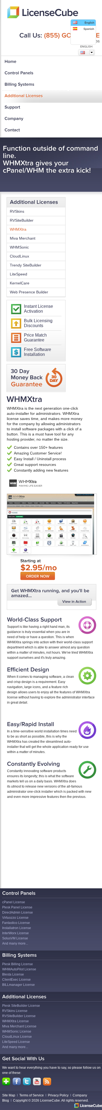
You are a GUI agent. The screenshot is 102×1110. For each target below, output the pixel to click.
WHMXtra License (15, 1021)
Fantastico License (16, 923)
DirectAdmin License (17, 912)
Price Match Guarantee (35, 337)
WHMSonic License (16, 1031)
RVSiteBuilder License (19, 1016)
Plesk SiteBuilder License (21, 1006)
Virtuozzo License (15, 918)
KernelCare (19, 283)
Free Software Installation (37, 352)
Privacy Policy (58, 1095)
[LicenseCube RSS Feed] (47, 1082)
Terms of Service (31, 1095)
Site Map (8, 1095)
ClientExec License (16, 980)
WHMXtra (18, 229)
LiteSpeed (18, 274)
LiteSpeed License (16, 1042)
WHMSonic (19, 247)
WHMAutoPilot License (19, 969)
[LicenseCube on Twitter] (27, 1082)
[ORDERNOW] (37, 576)
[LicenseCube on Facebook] (17, 1082)
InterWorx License (15, 933)
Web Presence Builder (29, 292)
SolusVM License (15, 938)
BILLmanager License (18, 985)
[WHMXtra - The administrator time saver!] (74, 602)
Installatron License (16, 928)
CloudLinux (19, 256)
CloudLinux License (17, 1037)
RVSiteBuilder (21, 220)
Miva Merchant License (19, 1026)
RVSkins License (14, 1011)
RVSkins (17, 211)
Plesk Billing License (17, 964)
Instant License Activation (38, 308)
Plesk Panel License (17, 907)
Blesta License (13, 974)
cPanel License (13, 902)
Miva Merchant (22, 238)
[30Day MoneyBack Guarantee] (27, 378)
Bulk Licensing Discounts (38, 323)
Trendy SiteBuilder (25, 265)
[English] (83, 23)
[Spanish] (83, 29)
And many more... (15, 943)
